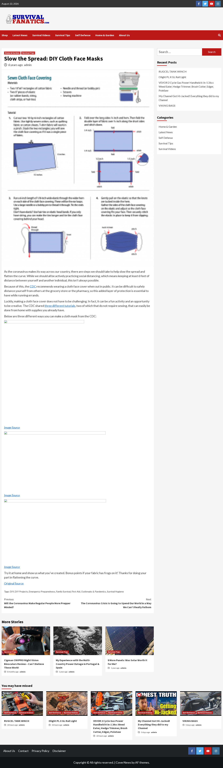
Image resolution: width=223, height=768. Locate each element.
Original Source (14, 583)
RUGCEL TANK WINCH (173, 71)
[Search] (219, 35)
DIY (12, 591)
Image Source (12, 427)
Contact (23, 751)
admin (28, 65)
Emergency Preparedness (42, 591)
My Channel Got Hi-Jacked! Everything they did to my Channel (189, 97)
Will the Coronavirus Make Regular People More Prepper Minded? (37, 603)
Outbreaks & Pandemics (93, 591)
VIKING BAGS (167, 105)
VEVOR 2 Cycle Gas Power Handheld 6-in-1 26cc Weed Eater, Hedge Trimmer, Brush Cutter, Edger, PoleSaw (186, 86)
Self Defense (82, 35)
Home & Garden (104, 35)
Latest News (20, 35)
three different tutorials (60, 305)
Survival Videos (41, 35)
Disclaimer (59, 751)
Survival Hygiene (115, 591)
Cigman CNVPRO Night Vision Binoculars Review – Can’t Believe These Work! (24, 664)
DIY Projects (21, 591)
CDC (33, 286)
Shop (5, 35)
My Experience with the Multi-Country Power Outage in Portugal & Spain (77, 664)
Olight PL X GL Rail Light (172, 77)
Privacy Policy (40, 751)
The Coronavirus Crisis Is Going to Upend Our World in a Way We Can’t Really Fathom (116, 603)
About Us (124, 35)
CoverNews (123, 762)
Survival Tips (62, 35)
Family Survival (63, 591)
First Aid (76, 591)
